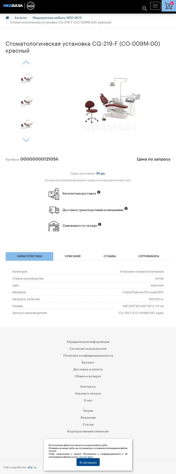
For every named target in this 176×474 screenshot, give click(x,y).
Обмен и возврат (88, 376)
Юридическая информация (88, 342)
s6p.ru (32, 467)
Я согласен (88, 462)
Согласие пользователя (88, 348)
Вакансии (88, 417)
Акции (88, 410)
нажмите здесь (86, 456)
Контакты (88, 386)
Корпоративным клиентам (88, 431)
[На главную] (88, 6)
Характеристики (29, 256)
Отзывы (110, 256)
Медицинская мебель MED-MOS (57, 17)
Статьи (88, 424)
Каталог (21, 17)
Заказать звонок (88, 393)
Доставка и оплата (88, 369)
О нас (88, 400)
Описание (73, 256)
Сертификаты (148, 256)
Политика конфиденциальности (88, 355)
